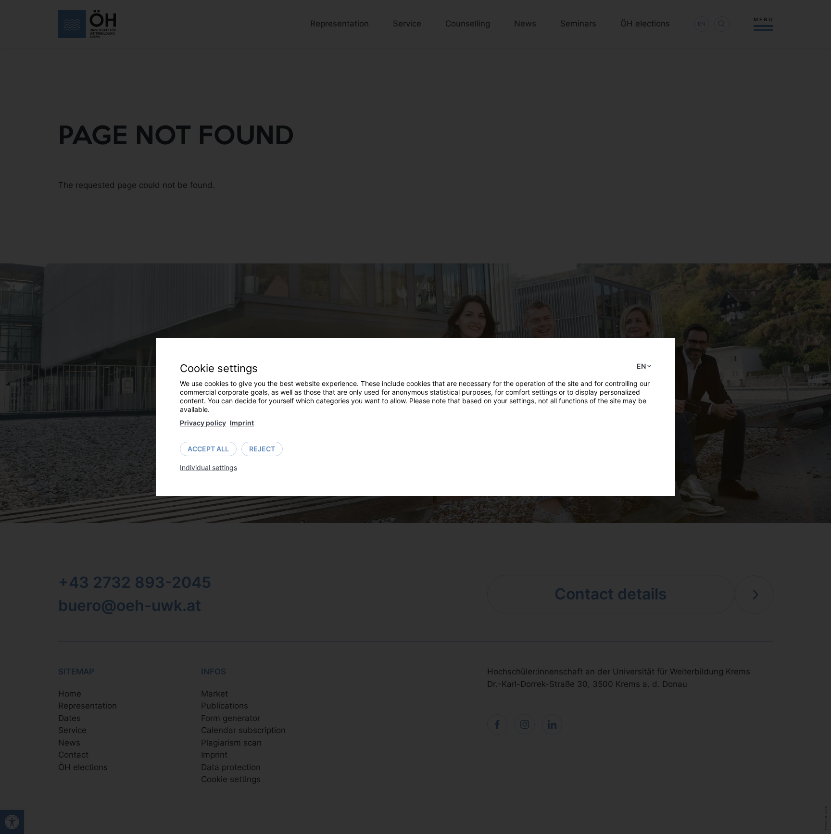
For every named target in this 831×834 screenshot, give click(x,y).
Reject (262, 449)
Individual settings (208, 467)
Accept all (208, 449)
